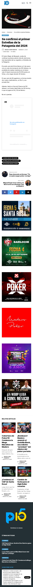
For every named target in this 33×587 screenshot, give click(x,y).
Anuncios (9, 32)
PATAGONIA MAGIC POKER (10, 163)
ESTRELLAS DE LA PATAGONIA (11, 160)
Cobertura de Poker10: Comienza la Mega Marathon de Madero (16, 561)
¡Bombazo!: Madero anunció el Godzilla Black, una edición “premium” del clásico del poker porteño (24, 443)
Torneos (5, 540)
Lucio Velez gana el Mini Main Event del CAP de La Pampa (15, 552)
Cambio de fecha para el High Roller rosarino (23, 483)
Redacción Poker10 (11, 49)
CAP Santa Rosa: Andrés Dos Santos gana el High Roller (16, 544)
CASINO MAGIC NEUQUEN (10, 158)
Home (3, 32)
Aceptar (27, 577)
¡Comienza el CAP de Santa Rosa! (8, 482)
